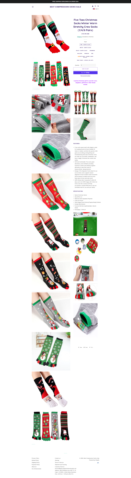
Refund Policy (35, 460)
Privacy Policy (35, 458)
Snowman (92, 50)
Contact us (57, 458)
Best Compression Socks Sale (65, 7)
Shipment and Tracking (61, 464)
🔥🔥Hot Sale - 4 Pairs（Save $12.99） (85, 57)
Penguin (86, 53)
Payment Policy (36, 464)
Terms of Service (59, 462)
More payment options (85, 75)
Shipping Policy (36, 462)
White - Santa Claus (85, 47)
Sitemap (57, 460)
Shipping (79, 36)
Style (85, 41)
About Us (34, 466)
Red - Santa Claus (85, 44)
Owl (92, 53)
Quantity (77, 65)
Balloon (79, 53)
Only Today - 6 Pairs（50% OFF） (85, 60)
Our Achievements (36, 468)
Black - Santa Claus (81, 50)
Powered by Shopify (94, 460)
